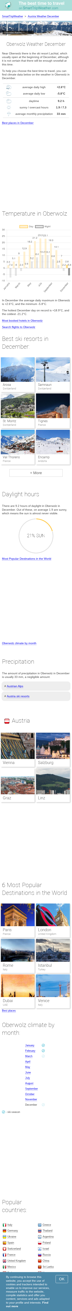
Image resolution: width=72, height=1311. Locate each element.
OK (62, 1279)
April (27, 1061)
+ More (36, 473)
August (29, 1083)
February (30, 1050)
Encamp (44, 457)
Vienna (9, 762)
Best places (9, 1010)
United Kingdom (47, 933)
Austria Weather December (43, 16)
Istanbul (45, 965)
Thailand (47, 1230)
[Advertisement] (36, 164)
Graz (7, 798)
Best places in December (18, 122)
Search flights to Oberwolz (18, 327)
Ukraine (11, 1236)
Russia (47, 1254)
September (31, 1088)
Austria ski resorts (18, 696)
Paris (7, 929)
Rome (8, 965)
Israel (46, 1248)
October (29, 1094)
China (46, 1260)
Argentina (48, 1236)
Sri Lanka (48, 1266)
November (31, 1099)
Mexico (11, 1266)
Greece (47, 1224)
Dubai (8, 1000)
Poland (47, 1242)
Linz (41, 798)
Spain (10, 1242)
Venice (43, 1000)
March (28, 1056)
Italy (5, 969)
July (27, 1077)
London (44, 929)
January (29, 1045)
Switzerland (14, 1248)
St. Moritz (9, 421)
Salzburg (45, 762)
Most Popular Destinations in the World (26, 558)
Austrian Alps (15, 686)
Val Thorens (11, 457)
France (7, 933)
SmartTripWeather (12, 16)
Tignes (43, 421)
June (28, 1072)
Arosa (7, 385)
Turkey (41, 969)
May (27, 1067)
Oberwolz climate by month (19, 643)
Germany (12, 1230)
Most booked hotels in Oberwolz (22, 320)
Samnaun (45, 385)
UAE (5, 1004)
